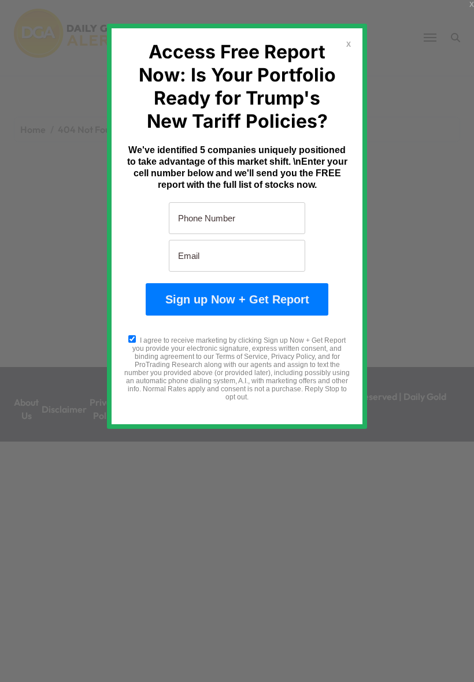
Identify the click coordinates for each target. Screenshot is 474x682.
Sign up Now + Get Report (237, 299)
